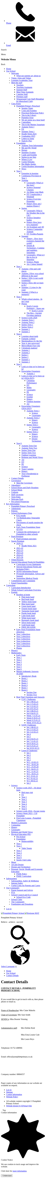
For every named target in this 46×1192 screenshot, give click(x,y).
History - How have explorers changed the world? (35, 240)
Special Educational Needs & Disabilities (27, 562)
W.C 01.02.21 (32, 778)
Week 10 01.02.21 (34, 723)
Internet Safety (17, 883)
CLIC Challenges (28, 699)
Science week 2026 (29, 318)
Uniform (14, 492)
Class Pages (16, 104)
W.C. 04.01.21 (32, 769)
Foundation (21, 143)
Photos (24, 304)
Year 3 (19, 297)
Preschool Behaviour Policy (32, 113)
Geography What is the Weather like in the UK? (36, 213)
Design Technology (36, 440)
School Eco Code (23, 897)
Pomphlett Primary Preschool (28, 106)
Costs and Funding (29, 111)
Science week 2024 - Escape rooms (30, 811)
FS (22, 795)
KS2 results (21, 515)
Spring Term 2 (27, 327)
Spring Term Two (28, 453)
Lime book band (28, 615)
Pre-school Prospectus (20, 501)
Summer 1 (25, 329)
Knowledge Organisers (30, 371)
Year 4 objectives (23, 641)
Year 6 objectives (23, 646)
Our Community (12, 888)
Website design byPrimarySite (19, 1106)
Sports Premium (17, 541)
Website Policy (12, 1097)
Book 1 (24, 678)
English (30, 397)
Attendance (15, 485)
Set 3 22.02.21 (32, 706)
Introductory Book (28, 676)
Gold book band (28, 625)
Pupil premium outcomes (26, 539)
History (30, 399)
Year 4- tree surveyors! (30, 343)
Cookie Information (14, 1094)
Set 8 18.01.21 (32, 743)
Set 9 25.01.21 (32, 746)
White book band (28, 618)
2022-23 (19, 550)
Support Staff (21, 90)
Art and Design (17, 864)
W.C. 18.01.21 (32, 774)
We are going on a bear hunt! (33, 120)
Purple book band (28, 613)
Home (8, 69)
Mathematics (16, 653)
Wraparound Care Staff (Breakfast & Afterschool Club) (30, 100)
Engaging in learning (29, 173)
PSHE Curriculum (23, 876)
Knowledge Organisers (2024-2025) (30, 407)
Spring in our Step (28, 157)
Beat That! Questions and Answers (30, 697)
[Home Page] (13, 913)
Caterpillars (26, 122)
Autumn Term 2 (27, 322)
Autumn (24, 180)
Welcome (15, 73)
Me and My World (28, 148)
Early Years (21, 655)
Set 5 (29, 736)
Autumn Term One (29, 446)
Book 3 (24, 683)
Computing (15, 825)
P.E (22, 129)
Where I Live (26, 159)
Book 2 (24, 681)
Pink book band (27, 597)
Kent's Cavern (37, 311)
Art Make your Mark (35, 192)
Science (30, 394)
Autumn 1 (25, 350)
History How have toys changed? (34, 223)
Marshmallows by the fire (31, 341)
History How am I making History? (34, 205)
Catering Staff (22, 94)
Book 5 (24, 688)
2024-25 (19, 555)
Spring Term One (28, 450)
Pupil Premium (17, 536)
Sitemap (9, 1092)
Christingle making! (29, 348)
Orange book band (29, 609)
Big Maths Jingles (28, 164)
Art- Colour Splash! (35, 264)
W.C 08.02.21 (32, 781)
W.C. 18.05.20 (32, 764)
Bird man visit (27, 792)
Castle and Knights (29, 155)
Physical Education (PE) (21, 834)
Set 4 (29, 734)
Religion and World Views (32, 457)
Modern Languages (19, 823)
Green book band (28, 606)
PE (28, 392)
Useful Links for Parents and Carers (25, 885)
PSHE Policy (21, 874)
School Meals (16, 490)
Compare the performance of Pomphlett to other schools (27, 533)
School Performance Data (21, 513)
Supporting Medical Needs (27, 578)
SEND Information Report (27, 571)
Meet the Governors (24, 483)
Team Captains (27, 469)
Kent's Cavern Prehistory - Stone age (35, 307)
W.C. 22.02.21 (32, 762)
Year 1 (19, 171)
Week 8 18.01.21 (33, 718)
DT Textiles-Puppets (35, 234)
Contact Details (17, 478)
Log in (9, 909)
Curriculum (10, 585)
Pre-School (20, 837)
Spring (24, 208)
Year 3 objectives (23, 639)
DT (28, 385)
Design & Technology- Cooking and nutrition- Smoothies (35, 249)
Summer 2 (25, 332)
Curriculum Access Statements (28, 564)
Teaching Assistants (24, 87)
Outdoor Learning (28, 455)
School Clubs (16, 899)
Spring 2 (24, 357)
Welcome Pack (17, 499)
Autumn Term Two (29, 448)
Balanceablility (27, 841)
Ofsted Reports (17, 560)
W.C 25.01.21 (32, 776)
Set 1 (29, 753)
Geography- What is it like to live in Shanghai (35, 257)
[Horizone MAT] (32, 913)
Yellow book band (28, 602)
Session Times (27, 108)
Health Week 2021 (29, 546)
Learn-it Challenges (29, 750)
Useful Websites (27, 162)
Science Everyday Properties (34, 200)
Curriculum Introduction (21, 588)
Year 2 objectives (23, 636)
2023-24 (19, 553)
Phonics (14, 650)
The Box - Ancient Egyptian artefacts (34, 314)
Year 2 (19, 266)
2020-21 (19, 543)
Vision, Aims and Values (21, 78)
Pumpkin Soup (27, 117)
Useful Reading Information (32, 166)
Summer (24, 236)
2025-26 (19, 557)
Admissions (16, 508)
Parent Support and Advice (22, 890)
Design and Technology (21, 867)
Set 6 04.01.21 (32, 713)
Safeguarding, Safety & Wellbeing (25, 881)
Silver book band (28, 622)
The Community (18, 902)
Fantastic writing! (28, 339)
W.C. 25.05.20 (32, 767)
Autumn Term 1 (27, 127)
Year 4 (19, 334)
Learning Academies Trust (21, 80)
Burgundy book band (30, 620)
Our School (10, 71)
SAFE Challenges (28, 725)
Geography (31, 390)
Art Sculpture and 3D (35, 227)
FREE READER (28, 627)
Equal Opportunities (19, 583)
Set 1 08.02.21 (32, 702)
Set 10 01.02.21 (33, 748)
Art (28, 404)
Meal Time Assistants (24, 92)
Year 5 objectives (23, 643)
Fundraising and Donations (22, 904)
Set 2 (29, 755)
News (23, 169)
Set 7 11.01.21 (32, 741)
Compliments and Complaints (23, 581)
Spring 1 (24, 355)
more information (20, 1171)
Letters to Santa (27, 138)
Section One (32, 692)
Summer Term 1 (27, 131)
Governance (16, 481)
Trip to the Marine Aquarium (33, 124)
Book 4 (24, 685)
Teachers (20, 85)
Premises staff (21, 97)
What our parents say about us (28, 76)
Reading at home (23, 595)
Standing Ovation (28, 152)
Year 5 (19, 364)
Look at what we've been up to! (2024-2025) (32, 377)
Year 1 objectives (23, 634)
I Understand (7, 1176)
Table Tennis (26, 848)
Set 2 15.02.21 (32, 704)
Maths (29, 387)
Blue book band (27, 604)
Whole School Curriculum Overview (26, 590)
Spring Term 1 (27, 325)
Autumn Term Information (32, 145)
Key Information (13, 504)
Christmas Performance (32, 381)
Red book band (27, 599)
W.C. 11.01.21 (32, 771)
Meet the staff (16, 83)
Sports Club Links (23, 860)
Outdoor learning (33, 401)
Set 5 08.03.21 (32, 711)
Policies (14, 511)
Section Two (32, 695)
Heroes (24, 150)
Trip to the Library (28, 115)
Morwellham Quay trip (30, 346)
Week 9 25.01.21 (33, 720)
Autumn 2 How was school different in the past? (32, 274)
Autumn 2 (25, 353)
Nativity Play (26, 141)
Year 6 (19, 443)
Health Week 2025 (29, 134)
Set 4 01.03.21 (32, 709)
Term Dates (16, 497)
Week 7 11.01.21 (33, 716)
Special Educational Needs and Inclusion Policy (28, 568)
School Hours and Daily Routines (24, 487)
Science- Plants (33, 262)
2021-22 (19, 548)
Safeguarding (11, 878)
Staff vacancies (17, 494)
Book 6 (24, 690)
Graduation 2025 (28, 136)
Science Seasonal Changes (34, 188)
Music (13, 862)
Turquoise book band (30, 611)
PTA (13, 892)
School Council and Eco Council (24, 895)
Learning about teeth (29, 336)
